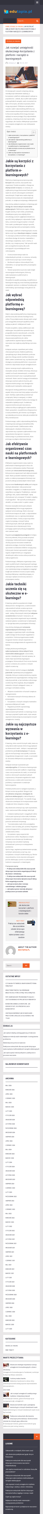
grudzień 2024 (10, 1120)
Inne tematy (10, 1350)
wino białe (6, 1390)
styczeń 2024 (10, 1166)
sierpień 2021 (10, 1252)
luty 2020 (9, 1329)
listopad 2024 (10, 1124)
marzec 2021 (10, 1273)
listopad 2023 (10, 1175)
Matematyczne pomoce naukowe (14, 1043)
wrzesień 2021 (10, 1248)
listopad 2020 (10, 1290)
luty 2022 (9, 1226)
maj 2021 (8, 1265)
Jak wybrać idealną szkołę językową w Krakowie (19, 1033)
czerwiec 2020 (10, 1312)
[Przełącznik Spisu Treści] (32, 132)
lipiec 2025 (9, 1094)
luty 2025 (9, 1111)
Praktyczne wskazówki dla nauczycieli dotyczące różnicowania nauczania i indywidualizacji (18, 1463)
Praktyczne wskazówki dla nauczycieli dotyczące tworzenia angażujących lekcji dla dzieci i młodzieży (21, 871)
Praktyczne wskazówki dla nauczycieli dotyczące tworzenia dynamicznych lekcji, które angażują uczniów (21, 878)
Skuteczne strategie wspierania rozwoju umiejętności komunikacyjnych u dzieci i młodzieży (20, 1367)
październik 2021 (11, 1243)
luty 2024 (9, 1162)
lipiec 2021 (9, 1256)
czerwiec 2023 (10, 1188)
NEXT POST (20, 921)
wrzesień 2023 (10, 1179)
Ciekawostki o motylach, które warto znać (19, 1450)
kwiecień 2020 (10, 1320)
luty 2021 (9, 1277)
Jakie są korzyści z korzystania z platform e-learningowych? (21, 136)
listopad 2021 (10, 1239)
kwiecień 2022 (10, 1218)
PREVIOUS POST (24, 903)
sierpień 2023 (10, 1184)
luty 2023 (9, 1192)
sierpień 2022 (10, 1201)
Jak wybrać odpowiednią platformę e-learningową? (20, 141)
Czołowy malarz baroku (18, 1378)
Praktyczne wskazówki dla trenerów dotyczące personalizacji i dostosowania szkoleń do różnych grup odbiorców (20, 1418)
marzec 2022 (10, 1222)
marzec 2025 (10, 1107)
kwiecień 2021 (10, 1269)
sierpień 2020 (10, 1303)
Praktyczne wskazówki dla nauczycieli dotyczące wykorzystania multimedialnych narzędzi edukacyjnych (19, 1478)
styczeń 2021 (10, 1282)
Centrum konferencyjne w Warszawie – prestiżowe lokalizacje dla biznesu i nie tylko (20, 1015)
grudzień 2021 (10, 1235)
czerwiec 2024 (10, 1145)
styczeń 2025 (10, 1115)
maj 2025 (8, 1102)
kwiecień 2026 (10, 1090)
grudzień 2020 (10, 1286)
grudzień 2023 (10, 1171)
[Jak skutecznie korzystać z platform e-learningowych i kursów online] (12, 904)
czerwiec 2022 (10, 1209)
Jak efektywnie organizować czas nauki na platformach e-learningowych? (20, 145)
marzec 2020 (10, 1324)
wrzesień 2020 (10, 1299)
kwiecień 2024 (10, 1154)
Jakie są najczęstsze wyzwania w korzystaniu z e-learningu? (19, 154)
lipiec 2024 (9, 1141)
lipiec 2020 (9, 1307)
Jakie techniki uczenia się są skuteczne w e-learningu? (21, 149)
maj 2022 (8, 1213)
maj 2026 (8, 1085)
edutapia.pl (24, 950)
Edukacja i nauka (13, 41)
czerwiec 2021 (10, 1260)
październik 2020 (11, 1295)
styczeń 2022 (10, 1230)
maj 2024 (8, 1149)
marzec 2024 (10, 1158)
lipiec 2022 (9, 1205)
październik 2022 (11, 1196)
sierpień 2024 (10, 1137)
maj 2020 (8, 1316)
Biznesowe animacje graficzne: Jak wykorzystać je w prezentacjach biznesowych (18, 1006)
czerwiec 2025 (10, 1098)
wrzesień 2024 (10, 1132)
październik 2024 (11, 1128)
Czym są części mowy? (13, 1497)
